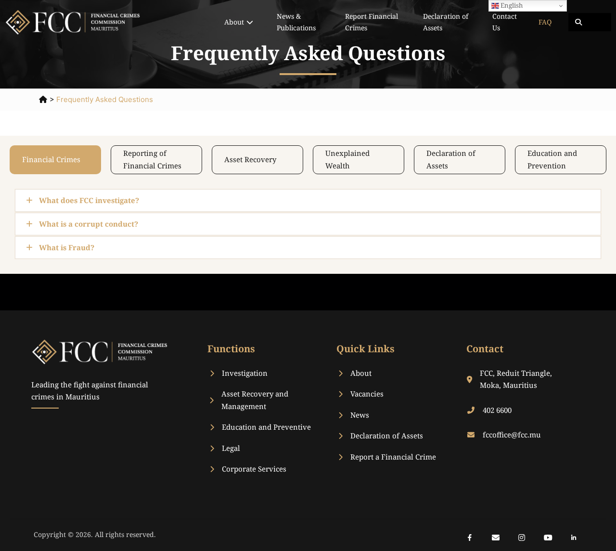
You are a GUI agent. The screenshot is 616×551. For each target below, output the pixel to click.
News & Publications (296, 22)
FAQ (545, 21)
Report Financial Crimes (371, 22)
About (234, 21)
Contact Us (504, 22)
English (511, 5)
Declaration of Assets (445, 22)
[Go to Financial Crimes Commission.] (43, 99)
